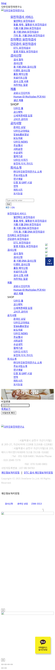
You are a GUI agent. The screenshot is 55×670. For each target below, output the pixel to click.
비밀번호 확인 (8, 413)
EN (13, 207)
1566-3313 (36, 503)
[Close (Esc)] (2, 664)
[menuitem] (21, 17)
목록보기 (5, 409)
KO (7, 207)
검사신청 (9, 503)
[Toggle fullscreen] (8, 664)
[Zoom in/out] (11, 664)
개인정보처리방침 (10, 472)
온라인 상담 (22, 503)
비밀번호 (5, 401)
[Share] (5, 664)
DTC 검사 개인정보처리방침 (38, 472)
